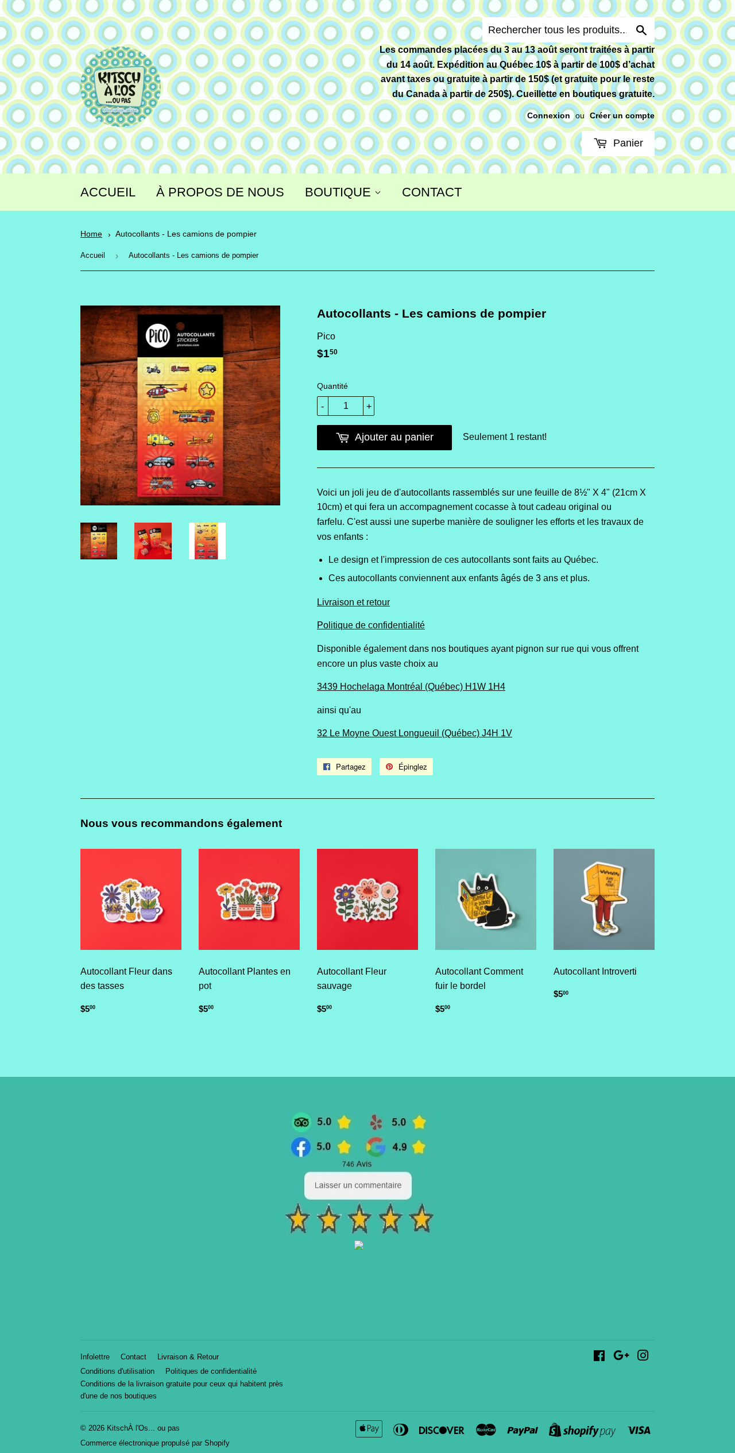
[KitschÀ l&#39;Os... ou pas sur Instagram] (643, 1357)
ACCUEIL (108, 192)
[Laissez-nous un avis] (359, 1231)
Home (91, 234)
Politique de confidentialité (371, 625)
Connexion (548, 115)
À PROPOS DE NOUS (220, 192)
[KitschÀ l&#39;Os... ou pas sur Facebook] (599, 1357)
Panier (626, 143)
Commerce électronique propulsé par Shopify (155, 1443)
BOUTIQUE (339, 192)
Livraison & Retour (188, 1356)
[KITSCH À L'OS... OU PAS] (359, 1246)
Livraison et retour (353, 602)
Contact (133, 1356)
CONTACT (432, 192)
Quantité (332, 386)
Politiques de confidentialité (211, 1371)
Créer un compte (622, 115)
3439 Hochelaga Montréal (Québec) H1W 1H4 (411, 686)
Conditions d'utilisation (117, 1371)
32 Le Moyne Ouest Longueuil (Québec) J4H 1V (414, 733)
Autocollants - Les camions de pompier (186, 234)
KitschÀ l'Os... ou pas (143, 1428)
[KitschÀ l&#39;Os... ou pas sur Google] (621, 1357)
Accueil (92, 255)
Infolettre (95, 1356)
